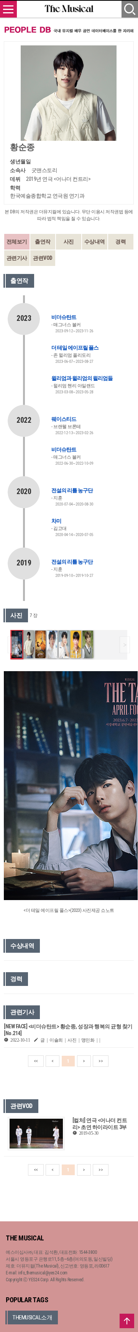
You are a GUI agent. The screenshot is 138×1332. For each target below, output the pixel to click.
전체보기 (17, 241)
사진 (69, 241)
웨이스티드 (63, 419)
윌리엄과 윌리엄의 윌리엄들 (82, 378)
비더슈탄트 (63, 317)
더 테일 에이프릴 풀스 (75, 348)
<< (36, 1061)
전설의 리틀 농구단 (72, 490)
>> (101, 1061)
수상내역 (94, 241)
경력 (120, 241)
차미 (56, 521)
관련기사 (17, 258)
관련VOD (43, 258)
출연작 (43, 241)
